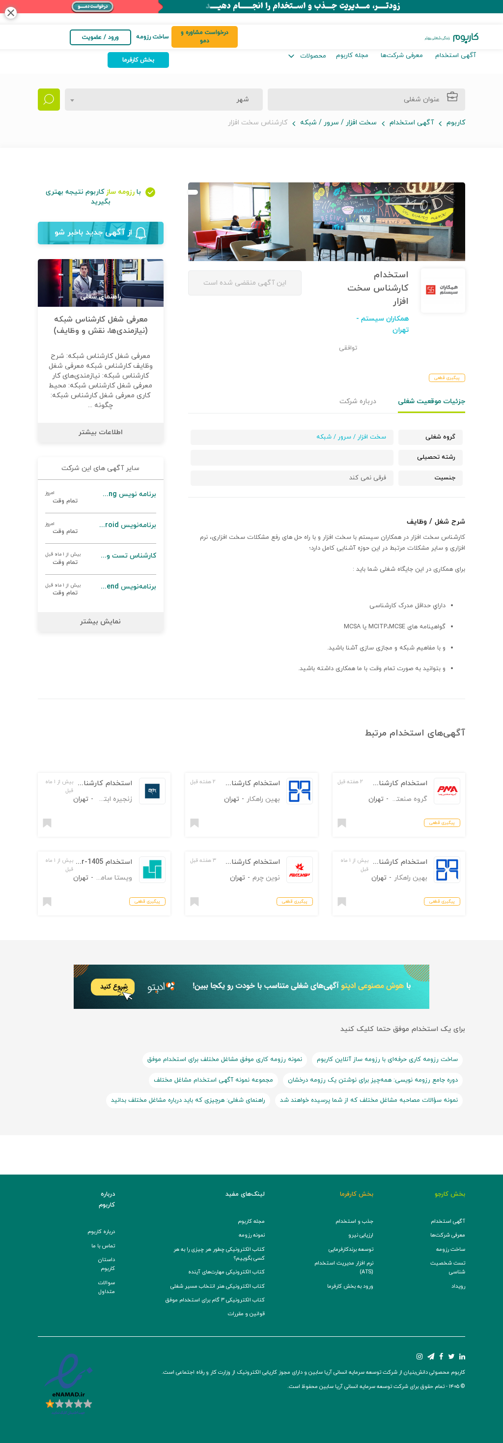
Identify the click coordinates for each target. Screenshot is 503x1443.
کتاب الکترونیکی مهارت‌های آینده (226, 1272)
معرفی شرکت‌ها (402, 55)
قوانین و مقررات (246, 1314)
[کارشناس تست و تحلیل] (100, 559)
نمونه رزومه (252, 1235)
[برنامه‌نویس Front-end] (100, 590)
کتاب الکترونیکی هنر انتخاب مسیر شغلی (217, 1286)
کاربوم (456, 122)
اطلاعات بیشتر (101, 432)
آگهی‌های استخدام (427, 733)
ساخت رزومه (450, 1249)
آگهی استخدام (455, 55)
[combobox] (164, 99)
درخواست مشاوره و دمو (204, 37)
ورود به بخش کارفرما (350, 1286)
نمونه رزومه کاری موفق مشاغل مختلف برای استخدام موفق (224, 1059)
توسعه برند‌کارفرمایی (351, 1249)
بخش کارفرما (138, 60)
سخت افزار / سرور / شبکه (338, 122)
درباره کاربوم (101, 1232)
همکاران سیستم (384, 319)
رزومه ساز (120, 192)
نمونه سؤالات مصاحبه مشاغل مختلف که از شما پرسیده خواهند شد (369, 1100)
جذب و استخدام (354, 1221)
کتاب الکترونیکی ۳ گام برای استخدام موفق (215, 1300)
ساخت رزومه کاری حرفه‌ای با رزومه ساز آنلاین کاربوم (387, 1059)
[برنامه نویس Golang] (100, 497)
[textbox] (239, 100)
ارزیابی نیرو (360, 1235)
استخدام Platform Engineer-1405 (78, 862)
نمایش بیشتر (100, 621)
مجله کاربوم (352, 55)
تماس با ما (103, 1246)
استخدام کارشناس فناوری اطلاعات (374, 783)
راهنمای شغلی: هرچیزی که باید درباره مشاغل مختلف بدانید (188, 1100)
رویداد (458, 1286)
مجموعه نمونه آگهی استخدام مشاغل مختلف (213, 1080)
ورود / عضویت (100, 37)
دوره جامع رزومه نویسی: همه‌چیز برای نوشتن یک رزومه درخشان (373, 1080)
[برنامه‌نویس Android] (100, 528)
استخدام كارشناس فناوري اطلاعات (226, 862)
